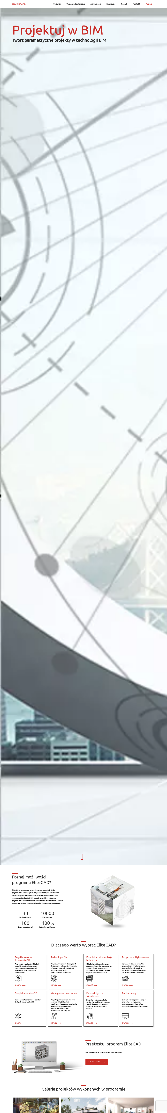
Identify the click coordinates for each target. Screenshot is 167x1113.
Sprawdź (18, 985)
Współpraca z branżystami (64, 993)
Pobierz (149, 4)
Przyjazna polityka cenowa (135, 957)
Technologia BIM (59, 957)
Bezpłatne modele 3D (26, 993)
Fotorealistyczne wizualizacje (94, 994)
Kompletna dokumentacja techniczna (99, 958)
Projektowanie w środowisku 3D (23, 958)
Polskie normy (129, 993)
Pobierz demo (95, 1062)
